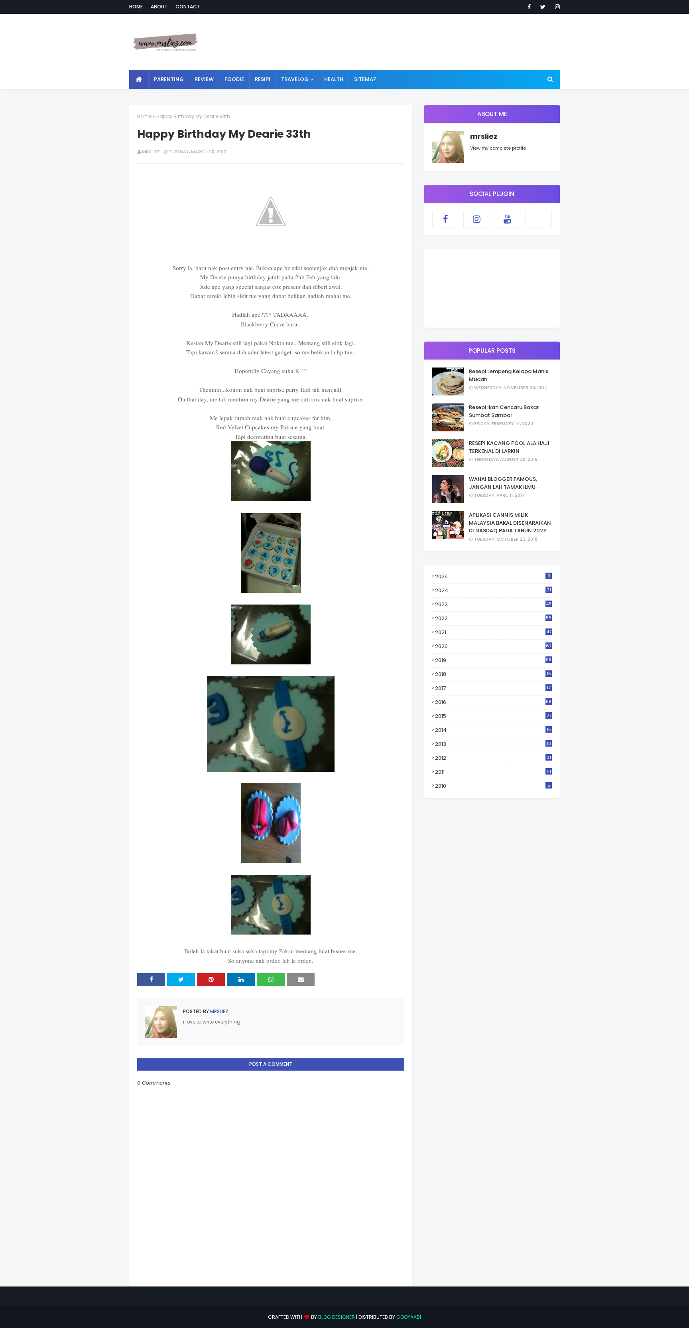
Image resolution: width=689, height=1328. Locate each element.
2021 (493, 632)
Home (136, 6)
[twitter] (542, 7)
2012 (493, 758)
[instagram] (556, 7)
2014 (493, 730)
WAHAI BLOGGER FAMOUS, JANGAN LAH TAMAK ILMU (503, 483)
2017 (493, 688)
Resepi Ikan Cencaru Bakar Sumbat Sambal (504, 411)
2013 (493, 744)
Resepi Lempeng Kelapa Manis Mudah (508, 375)
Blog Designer (336, 1317)
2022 (493, 618)
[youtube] (507, 219)
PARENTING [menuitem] (169, 79)
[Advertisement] (415, 42)
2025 (492, 576)
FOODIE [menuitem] (234, 79)
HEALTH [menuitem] (333, 79)
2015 (493, 716)
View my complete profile (498, 148)
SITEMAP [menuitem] (365, 79)
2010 (492, 786)
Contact (187, 6)
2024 (493, 590)
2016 (493, 702)
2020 (493, 646)
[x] (538, 219)
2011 (493, 772)
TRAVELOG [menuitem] (295, 79)
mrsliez (151, 151)
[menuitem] (139, 79)
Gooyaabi (408, 1317)
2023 (493, 604)
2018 (493, 674)
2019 (493, 660)
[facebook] (529, 7)
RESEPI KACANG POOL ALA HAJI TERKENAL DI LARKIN (509, 447)
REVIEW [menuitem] (204, 79)
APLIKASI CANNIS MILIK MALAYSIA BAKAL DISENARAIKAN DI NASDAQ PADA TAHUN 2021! (510, 522)
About (159, 6)
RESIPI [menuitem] (262, 79)
